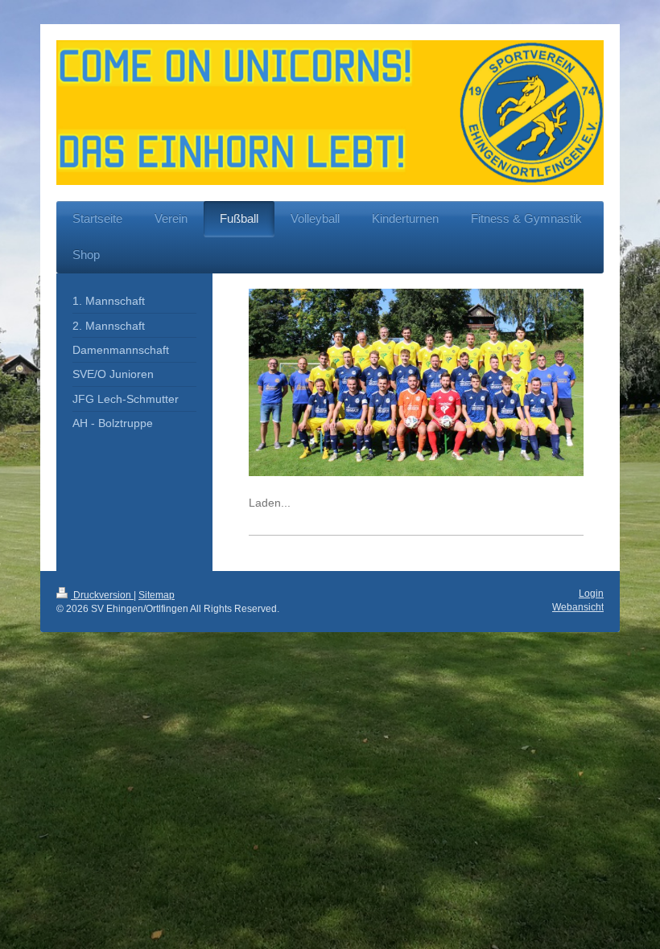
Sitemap (156, 595)
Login (591, 593)
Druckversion (102, 595)
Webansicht (578, 607)
